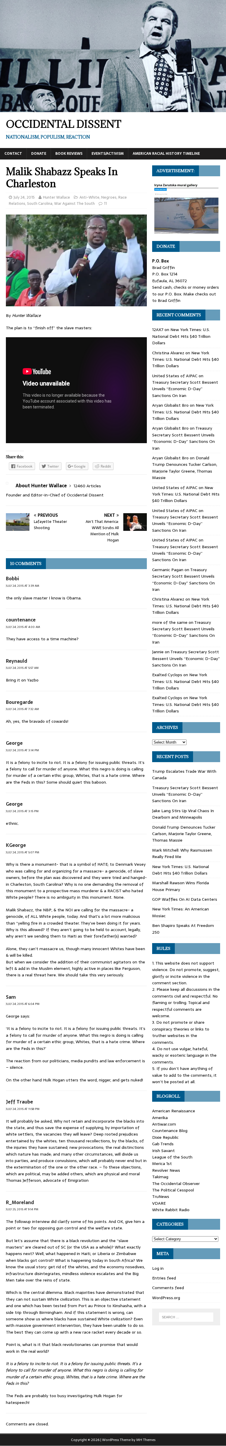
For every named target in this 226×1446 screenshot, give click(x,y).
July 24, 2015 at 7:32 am (22, 709)
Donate (38, 154)
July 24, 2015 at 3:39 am (22, 585)
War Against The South (74, 203)
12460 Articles (87, 486)
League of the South (172, 1157)
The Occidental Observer (176, 1183)
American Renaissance (173, 1111)
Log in (158, 1268)
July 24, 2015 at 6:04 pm (22, 1003)
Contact (13, 154)
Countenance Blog (169, 1130)
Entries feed (164, 1278)
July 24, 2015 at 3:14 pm (22, 750)
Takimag (160, 1177)
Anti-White (89, 197)
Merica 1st (162, 1163)
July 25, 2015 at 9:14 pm (22, 1209)
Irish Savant (163, 1150)
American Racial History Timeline (166, 154)
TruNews (160, 1196)
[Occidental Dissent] (113, 109)
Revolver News (166, 1170)
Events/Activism (108, 154)
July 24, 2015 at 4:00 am (23, 626)
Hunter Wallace (56, 197)
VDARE (159, 1203)
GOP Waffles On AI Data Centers (184, 899)
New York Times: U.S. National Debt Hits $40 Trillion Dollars (181, 336)
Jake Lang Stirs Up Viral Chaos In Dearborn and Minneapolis (183, 813)
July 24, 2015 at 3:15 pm (22, 811)
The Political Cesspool (173, 1190)
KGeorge (16, 845)
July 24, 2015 (24, 197)
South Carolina (39, 203)
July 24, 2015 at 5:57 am (22, 667)
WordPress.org (166, 1297)
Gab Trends (163, 1144)
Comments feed (168, 1287)
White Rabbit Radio (171, 1209)
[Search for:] (186, 1317)
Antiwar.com (164, 1124)
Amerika (160, 1117)
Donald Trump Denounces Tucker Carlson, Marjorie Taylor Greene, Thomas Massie (184, 468)
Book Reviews (68, 154)
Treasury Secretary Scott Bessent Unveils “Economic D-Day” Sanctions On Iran (185, 389)
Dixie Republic (165, 1137)
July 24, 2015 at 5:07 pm (22, 852)
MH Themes (145, 1440)
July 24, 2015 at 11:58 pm (22, 1108)
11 (105, 203)
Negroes (109, 197)
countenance (21, 620)
